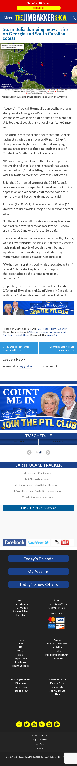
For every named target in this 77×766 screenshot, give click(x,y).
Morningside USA (20, 679)
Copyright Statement (39, 740)
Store (56, 600)
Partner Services (57, 679)
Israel (20, 655)
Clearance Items (56, 608)
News (21, 640)
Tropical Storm (21, 335)
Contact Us (57, 658)
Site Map (39, 748)
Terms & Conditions (38, 735)
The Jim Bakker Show (57, 643)
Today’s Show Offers (56, 604)
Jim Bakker (41, 17)
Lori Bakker (57, 651)
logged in (25, 366)
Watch (21, 600)
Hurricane (54, 331)
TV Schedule (21, 608)
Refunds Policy (57, 687)
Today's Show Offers (38, 584)
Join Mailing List (57, 690)
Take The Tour (20, 690)
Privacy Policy (38, 744)
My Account (38, 571)
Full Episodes (21, 604)
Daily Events (21, 687)
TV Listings (21, 615)
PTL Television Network (57, 655)
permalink (52, 335)
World (20, 651)
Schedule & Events (21, 611)
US (20, 647)
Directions (20, 683)
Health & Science (20, 666)
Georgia (42, 331)
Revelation (20, 662)
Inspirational (21, 658)
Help (57, 694)
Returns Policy (57, 683)
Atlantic (32, 331)
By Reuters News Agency (52, 328)
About (57, 640)
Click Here (38, 8)
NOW (20, 643)
